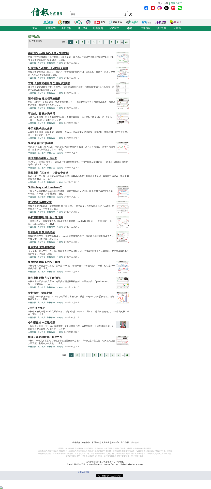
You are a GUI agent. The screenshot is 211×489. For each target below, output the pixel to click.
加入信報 (125, 442)
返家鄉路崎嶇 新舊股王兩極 (44, 262)
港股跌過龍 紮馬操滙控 (41, 232)
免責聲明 (105, 442)
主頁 (34, 28)
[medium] (166, 8)
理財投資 (41, 63)
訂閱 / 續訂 (176, 3)
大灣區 (177, 28)
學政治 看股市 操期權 (40, 143)
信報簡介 (76, 442)
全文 (63, 60)
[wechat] (180, 8)
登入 (160, 3)
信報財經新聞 (83, 472)
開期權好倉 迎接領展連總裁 (44, 98)
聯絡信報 (135, 442)
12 (126, 42)
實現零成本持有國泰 (40, 202)
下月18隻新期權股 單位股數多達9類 (49, 83)
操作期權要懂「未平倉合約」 (45, 277)
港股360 (82, 28)
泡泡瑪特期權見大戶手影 (42, 158)
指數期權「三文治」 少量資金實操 (48, 172)
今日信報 (66, 28)
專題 (129, 28)
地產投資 (98, 28)
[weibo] (173, 8)
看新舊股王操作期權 (40, 293)
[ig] (159, 8)
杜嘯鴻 (60, 63)
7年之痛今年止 (36, 307)
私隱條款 (96, 442)
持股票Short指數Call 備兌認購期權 (48, 53)
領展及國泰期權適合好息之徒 (45, 337)
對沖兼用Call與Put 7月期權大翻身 (48, 68)
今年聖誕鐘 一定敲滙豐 (41, 322)
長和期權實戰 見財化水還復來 (45, 217)
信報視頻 (146, 28)
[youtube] (153, 8)
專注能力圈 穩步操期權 (41, 113)
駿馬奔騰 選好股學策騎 (41, 247)
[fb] (146, 8)
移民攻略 (161, 28)
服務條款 (86, 442)
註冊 (166, 3)
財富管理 (114, 28)
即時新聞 (51, 28)
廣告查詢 (115, 442)
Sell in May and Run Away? (45, 187)
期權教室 (51, 63)
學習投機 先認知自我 (40, 128)
